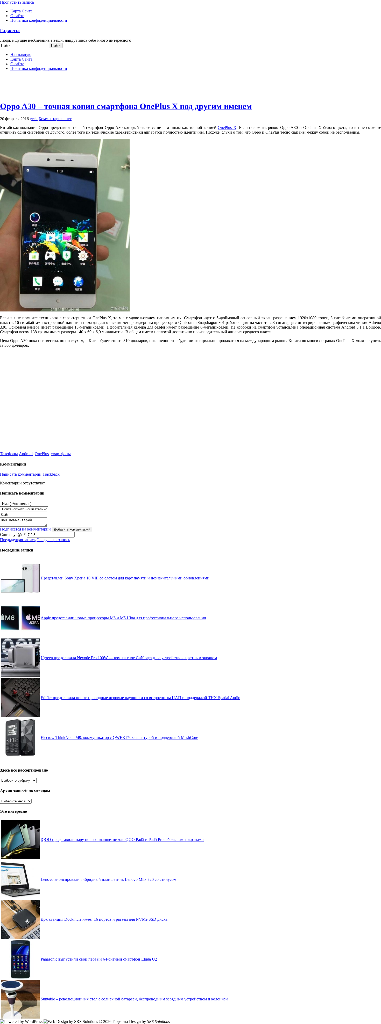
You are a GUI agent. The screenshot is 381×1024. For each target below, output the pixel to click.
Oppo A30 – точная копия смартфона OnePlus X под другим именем (126, 106)
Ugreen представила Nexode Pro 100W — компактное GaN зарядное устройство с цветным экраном (129, 658)
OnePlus (42, 454)
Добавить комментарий (72, 529)
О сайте (17, 15)
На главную (20, 54)
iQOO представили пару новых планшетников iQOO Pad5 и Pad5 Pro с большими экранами (122, 839)
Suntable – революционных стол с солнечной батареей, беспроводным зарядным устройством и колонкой (134, 999)
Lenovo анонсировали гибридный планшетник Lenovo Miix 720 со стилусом (108, 879)
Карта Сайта (21, 11)
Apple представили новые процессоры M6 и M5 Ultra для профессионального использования (123, 618)
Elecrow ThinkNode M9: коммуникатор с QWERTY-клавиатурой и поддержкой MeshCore (119, 737)
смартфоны (61, 454)
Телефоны (9, 454)
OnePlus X (227, 127)
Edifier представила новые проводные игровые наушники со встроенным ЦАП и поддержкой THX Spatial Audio (140, 697)
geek (34, 119)
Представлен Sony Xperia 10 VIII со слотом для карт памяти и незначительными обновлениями (125, 578)
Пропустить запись (17, 2)
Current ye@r (13, 534)
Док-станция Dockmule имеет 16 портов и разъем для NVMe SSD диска (104, 919)
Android (26, 454)
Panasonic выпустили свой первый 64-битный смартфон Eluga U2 (99, 959)
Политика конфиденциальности (38, 20)
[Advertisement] (190, 88)
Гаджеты (10, 30)
